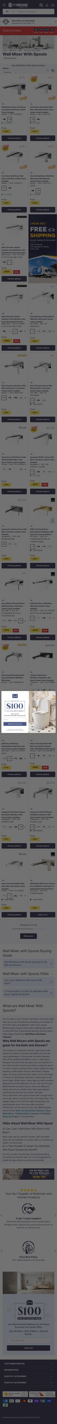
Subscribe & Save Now (15, 724)
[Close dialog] (54, 693)
